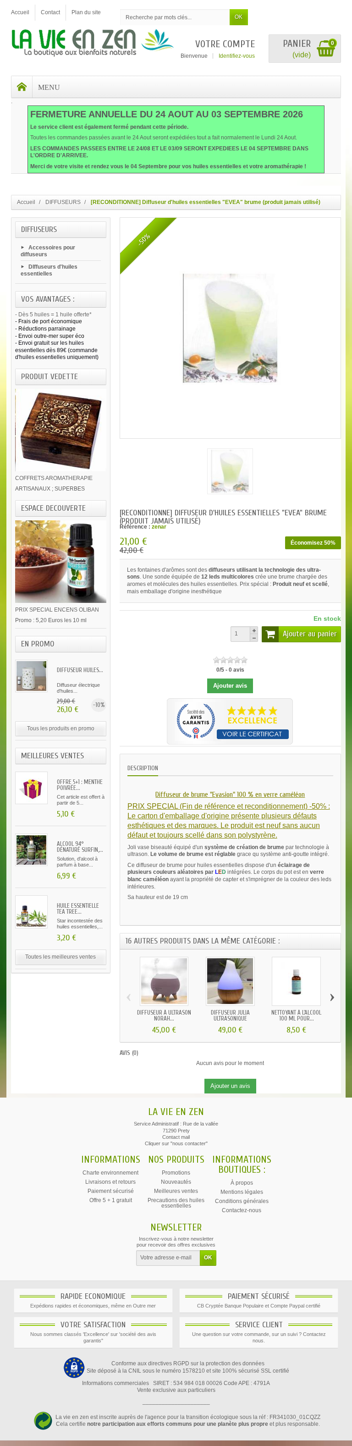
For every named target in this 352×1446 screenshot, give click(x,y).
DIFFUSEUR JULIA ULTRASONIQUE (230, 1015)
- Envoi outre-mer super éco (49, 336)
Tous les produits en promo (60, 728)
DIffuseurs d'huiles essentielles (49, 270)
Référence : (135, 527)
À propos (242, 1183)
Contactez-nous (241, 1210)
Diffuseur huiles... (80, 670)
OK (238, 17)
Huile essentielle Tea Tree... (78, 908)
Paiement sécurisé (111, 1191)
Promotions (176, 1173)
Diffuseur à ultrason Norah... (164, 1015)
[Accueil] (22, 87)
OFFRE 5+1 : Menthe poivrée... (80, 784)
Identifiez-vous (237, 56)
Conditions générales (242, 1201)
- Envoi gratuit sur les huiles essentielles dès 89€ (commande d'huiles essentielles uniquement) (57, 350)
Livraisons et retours (110, 1182)
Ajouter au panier (310, 634)
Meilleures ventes (176, 1191)
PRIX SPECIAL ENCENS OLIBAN (57, 610)
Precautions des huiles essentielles (176, 1203)
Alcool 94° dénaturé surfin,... (80, 846)
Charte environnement (110, 1173)
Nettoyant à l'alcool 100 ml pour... (296, 1015)
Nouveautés (176, 1182)
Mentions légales (241, 1192)
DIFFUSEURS (39, 229)
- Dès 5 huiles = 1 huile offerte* (53, 314)
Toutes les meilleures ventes (60, 957)
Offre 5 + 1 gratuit (110, 1200)
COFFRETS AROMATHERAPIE (54, 478)
